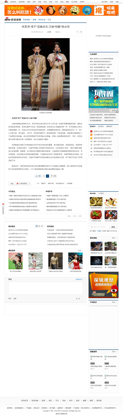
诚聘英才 (60, 408)
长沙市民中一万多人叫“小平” (17, 244)
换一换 (41, 226)
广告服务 (29, 408)
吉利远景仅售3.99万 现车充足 (56, 203)
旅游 (50, 2)
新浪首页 (13, 2)
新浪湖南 (22, 2)
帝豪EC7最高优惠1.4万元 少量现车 (58, 196)
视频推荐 (93, 352)
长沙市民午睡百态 (110, 253)
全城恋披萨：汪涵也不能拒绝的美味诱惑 (60, 230)
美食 (39, 2)
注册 (117, 2)
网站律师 (68, 408)
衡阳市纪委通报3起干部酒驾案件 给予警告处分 (24, 210)
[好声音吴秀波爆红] (96, 379)
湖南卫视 (51, 183)
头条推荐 (93, 54)
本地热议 (93, 302)
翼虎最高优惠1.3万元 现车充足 (56, 199)
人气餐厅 (101, 193)
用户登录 (105, 2)
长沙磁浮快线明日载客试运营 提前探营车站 (23, 203)
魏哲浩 (43, 183)
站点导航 (74, 2)
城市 (34, 2)
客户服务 (52, 408)
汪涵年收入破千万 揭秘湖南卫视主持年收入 (61, 241)
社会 (91, 64)
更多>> (80, 250)
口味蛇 (104, 231)
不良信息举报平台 (110, 408)
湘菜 (108, 231)
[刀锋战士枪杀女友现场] (55, 260)
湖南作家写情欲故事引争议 (17, 237)
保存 (69, 216)
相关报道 (50, 226)
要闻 (91, 59)
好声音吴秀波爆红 (96, 385)
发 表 (78, 298)
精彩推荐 (11, 250)
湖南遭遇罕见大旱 (96, 253)
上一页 (38, 176)
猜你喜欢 (11, 226)
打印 (74, 216)
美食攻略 (93, 193)
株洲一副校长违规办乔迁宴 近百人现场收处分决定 (25, 196)
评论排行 (101, 126)
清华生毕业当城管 (110, 385)
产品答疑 (76, 408)
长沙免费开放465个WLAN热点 (18, 234)
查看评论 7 (79, 279)
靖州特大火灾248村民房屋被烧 (18, 230)
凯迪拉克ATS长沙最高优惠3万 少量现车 (59, 210)
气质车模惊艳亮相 (75, 271)
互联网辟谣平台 (97, 408)
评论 (12, 183)
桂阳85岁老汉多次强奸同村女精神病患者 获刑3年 (25, 199)
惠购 (67, 2)
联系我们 (44, 408)
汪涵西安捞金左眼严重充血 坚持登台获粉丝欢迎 (62, 244)
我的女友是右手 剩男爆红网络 (103, 73)
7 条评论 (57, 32)
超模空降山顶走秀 (35, 271)
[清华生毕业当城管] (111, 379)
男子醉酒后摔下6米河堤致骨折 (103, 151)
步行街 (112, 231)
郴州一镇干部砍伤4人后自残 (17, 241)
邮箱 (111, 2)
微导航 (99, 400)
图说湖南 (93, 238)
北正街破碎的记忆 (96, 267)
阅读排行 (93, 126)
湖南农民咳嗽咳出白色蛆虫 (102, 148)
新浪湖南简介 (19, 408)
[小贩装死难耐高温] (111, 359)
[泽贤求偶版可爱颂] (96, 359)
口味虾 (99, 231)
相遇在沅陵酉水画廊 (100, 70)
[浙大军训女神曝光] (15, 260)
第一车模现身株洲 (110, 267)
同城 (61, 2)
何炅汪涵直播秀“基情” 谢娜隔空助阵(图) (60, 234)
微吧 (91, 400)
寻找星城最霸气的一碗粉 (102, 67)
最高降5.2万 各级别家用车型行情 (104, 79)
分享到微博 (21, 183)
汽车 (56, 2)
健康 (84, 400)
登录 (9, 298)
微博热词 (109, 126)
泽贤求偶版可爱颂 (96, 366)
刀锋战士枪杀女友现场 (55, 271)
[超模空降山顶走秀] (35, 260)
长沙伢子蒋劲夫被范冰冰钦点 (103, 155)
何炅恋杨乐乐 (60, 183)
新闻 (28, 2)
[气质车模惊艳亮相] (75, 260)
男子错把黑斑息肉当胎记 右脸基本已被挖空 (23, 206)
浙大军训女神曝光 (15, 271)
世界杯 (82, 2)
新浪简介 (10, 408)
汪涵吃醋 (69, 183)
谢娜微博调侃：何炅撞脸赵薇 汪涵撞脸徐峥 (61, 237)
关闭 (80, 216)
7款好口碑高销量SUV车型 (102, 76)
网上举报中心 (85, 408)
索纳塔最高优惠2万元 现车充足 (57, 206)
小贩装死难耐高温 (110, 366)
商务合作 (37, 408)
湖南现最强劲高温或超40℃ (102, 61)
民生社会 (42, 20)
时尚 (45, 2)
